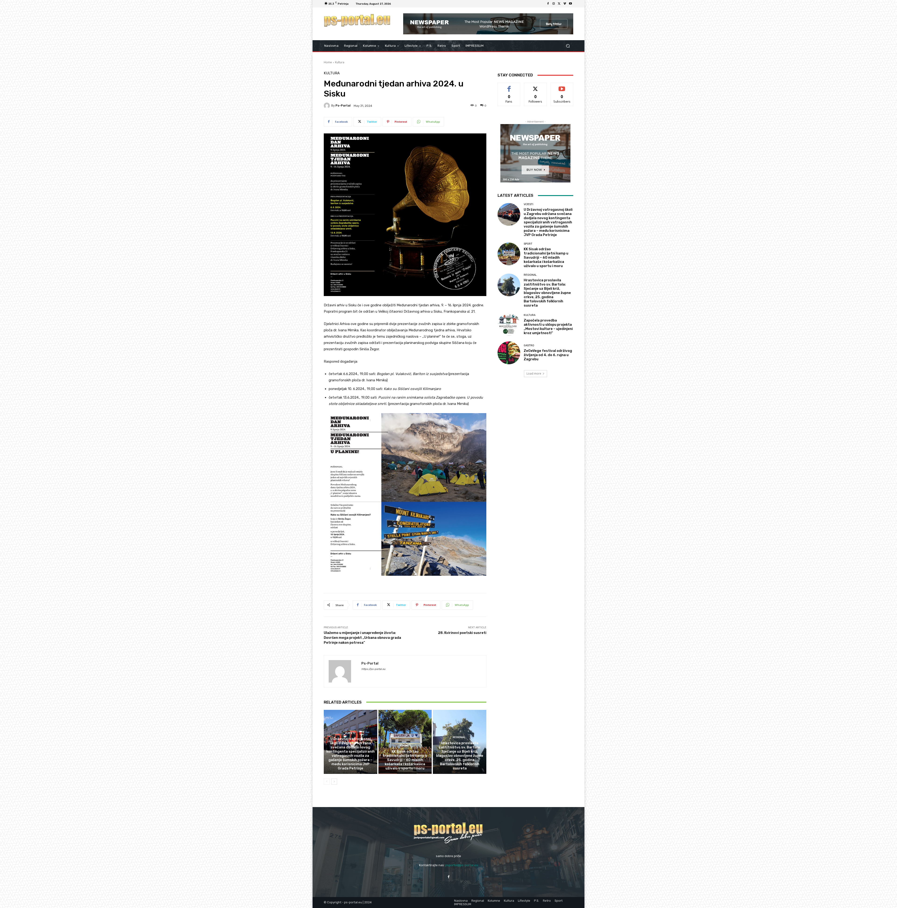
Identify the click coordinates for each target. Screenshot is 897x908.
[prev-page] (327, 782)
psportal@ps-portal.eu (461, 865)
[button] (567, 45)
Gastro (529, 345)
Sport (404, 745)
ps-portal (343, 105)
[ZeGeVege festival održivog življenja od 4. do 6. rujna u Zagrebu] (509, 352)
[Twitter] (559, 4)
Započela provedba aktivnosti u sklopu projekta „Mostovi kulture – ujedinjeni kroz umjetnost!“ (548, 326)
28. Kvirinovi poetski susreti (462, 633)
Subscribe (562, 86)
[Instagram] (553, 4)
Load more (534, 373)
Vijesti (350, 733)
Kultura (339, 62)
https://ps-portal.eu (373, 669)
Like (509, 86)
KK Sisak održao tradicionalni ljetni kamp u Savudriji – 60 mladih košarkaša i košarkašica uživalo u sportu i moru (405, 759)
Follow (535, 86)
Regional (459, 737)
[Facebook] (548, 4)
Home (328, 62)
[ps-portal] (327, 106)
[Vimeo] (565, 4)
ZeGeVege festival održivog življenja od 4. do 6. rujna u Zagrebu (548, 355)
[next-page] (334, 782)
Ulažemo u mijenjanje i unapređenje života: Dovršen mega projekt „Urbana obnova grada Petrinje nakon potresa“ (362, 638)
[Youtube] (570, 4)
